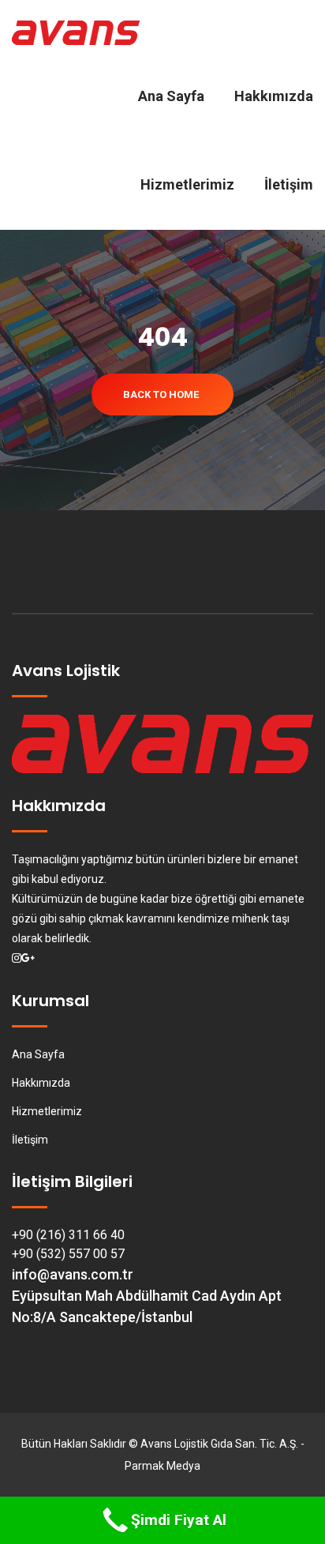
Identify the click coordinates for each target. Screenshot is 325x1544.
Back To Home (161, 394)
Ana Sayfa (171, 96)
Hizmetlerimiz (187, 184)
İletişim (288, 184)
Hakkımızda (273, 96)
